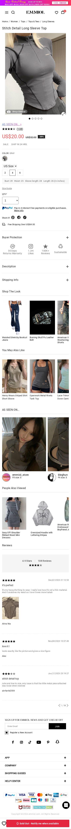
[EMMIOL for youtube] (39, 742)
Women (14, 21)
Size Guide (7, 188)
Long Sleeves (48, 21)
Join (57, 726)
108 (20, 129)
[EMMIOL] (24, 449)
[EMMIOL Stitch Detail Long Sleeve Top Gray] (5, 159)
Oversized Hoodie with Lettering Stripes (42, 533)
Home (5, 21)
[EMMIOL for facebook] (12, 742)
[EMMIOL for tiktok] (30, 742)
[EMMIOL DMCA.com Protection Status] (43, 809)
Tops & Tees (33, 21)
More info (19, 210)
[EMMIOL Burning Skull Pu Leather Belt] (42, 317)
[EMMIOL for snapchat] (57, 741)
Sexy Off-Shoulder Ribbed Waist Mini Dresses (11, 535)
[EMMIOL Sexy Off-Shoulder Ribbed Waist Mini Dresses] (14, 513)
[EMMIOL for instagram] (21, 742)
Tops (23, 21)
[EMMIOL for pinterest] (48, 742)
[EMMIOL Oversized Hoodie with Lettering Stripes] (43, 513)
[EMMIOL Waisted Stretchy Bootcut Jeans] (14, 317)
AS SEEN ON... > (12, 124)
